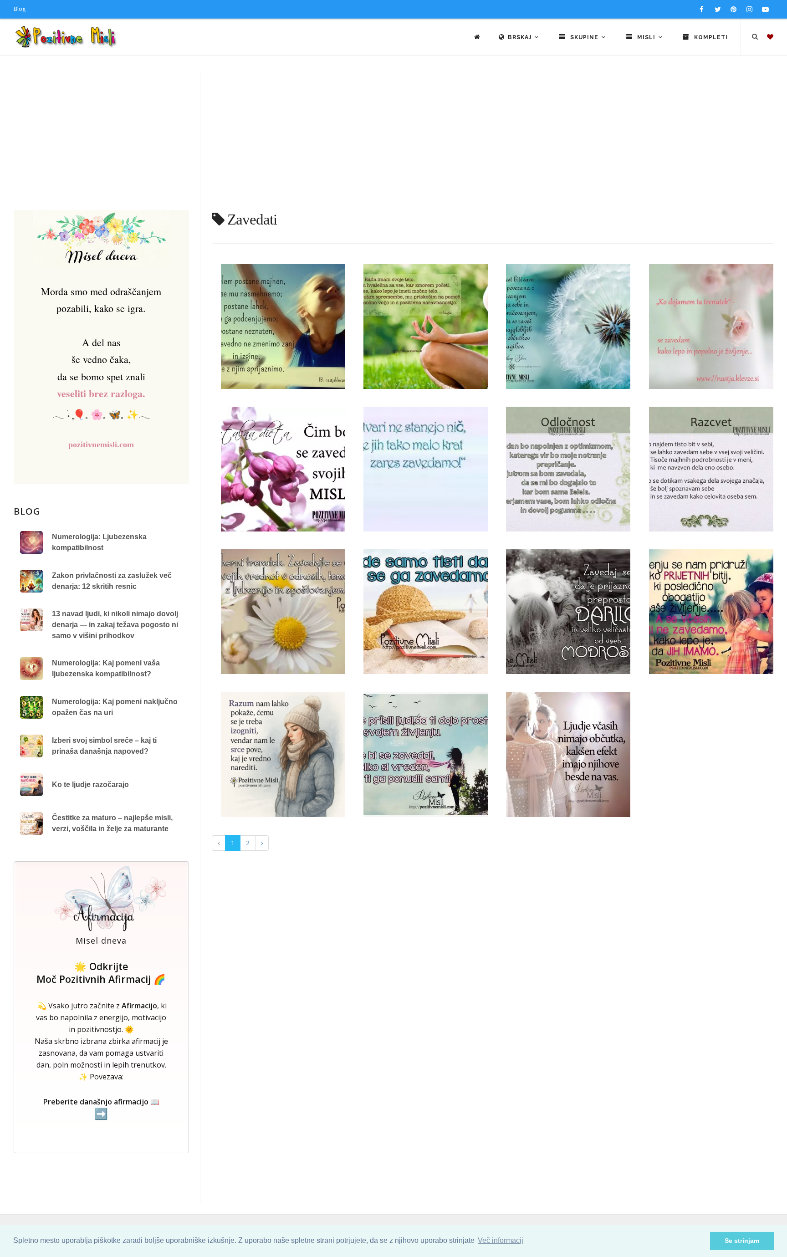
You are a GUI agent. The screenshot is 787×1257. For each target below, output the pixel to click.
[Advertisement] (393, 141)
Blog (20, 9)
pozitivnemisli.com (101, 444)
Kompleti (710, 37)
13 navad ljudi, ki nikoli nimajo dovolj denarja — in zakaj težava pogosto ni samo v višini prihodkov (115, 624)
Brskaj (520, 37)
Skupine (584, 37)
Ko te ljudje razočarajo (90, 784)
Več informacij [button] (500, 1240)
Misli (646, 37)
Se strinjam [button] (742, 1240)
